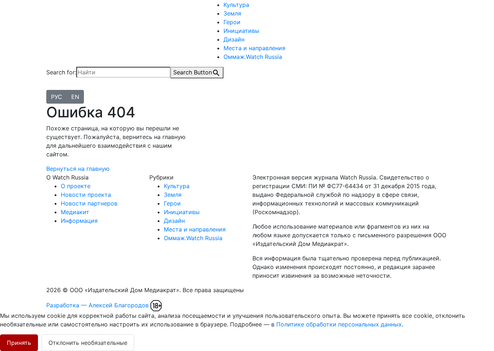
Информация (79, 220)
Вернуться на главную (78, 168)
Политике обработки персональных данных (339, 324)
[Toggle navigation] (51, 88)
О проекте (75, 186)
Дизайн (233, 39)
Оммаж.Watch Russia (252, 56)
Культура (236, 4)
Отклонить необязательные (87, 342)
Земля (232, 13)
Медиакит (75, 212)
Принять (19, 342)
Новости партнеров (89, 203)
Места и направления (254, 48)
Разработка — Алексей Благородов (97, 305)
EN (75, 96)
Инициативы (241, 30)
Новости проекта (86, 194)
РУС (56, 96)
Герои (231, 22)
